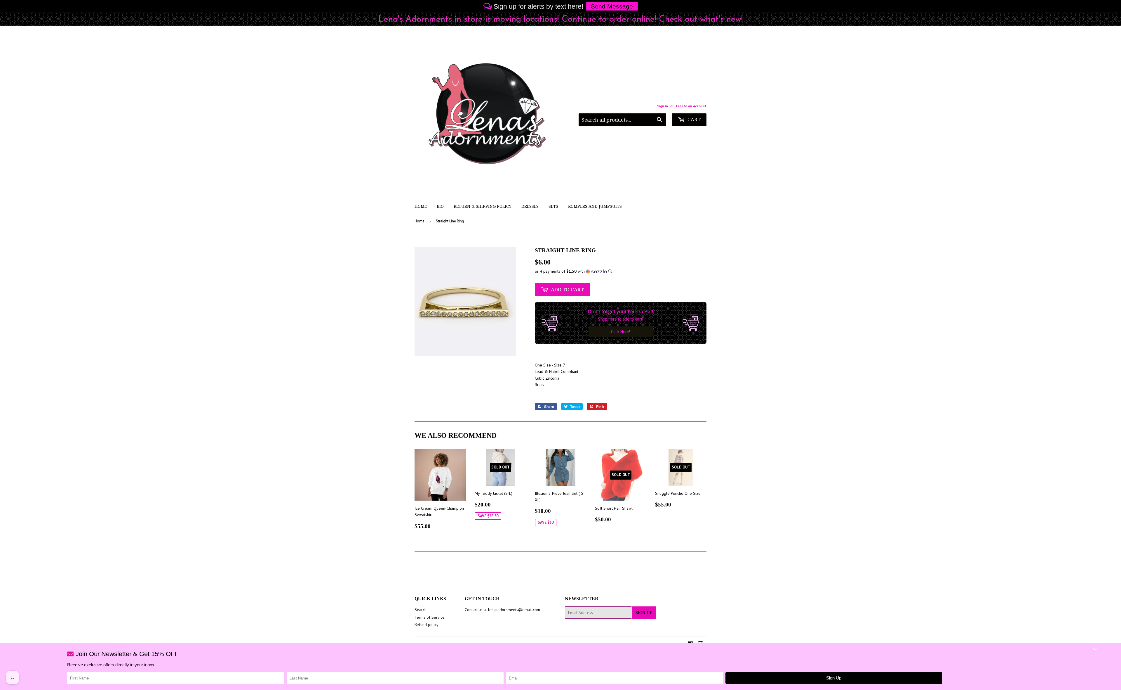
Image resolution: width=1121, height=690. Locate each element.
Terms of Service (430, 617)
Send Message (612, 6)
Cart (693, 119)
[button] (620, 271)
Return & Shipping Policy (482, 206)
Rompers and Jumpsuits (595, 206)
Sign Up (644, 612)
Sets (553, 206)
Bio (440, 206)
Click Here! (620, 331)
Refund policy (426, 624)
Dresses (530, 206)
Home (421, 206)
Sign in (662, 106)
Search (421, 609)
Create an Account (691, 106)
